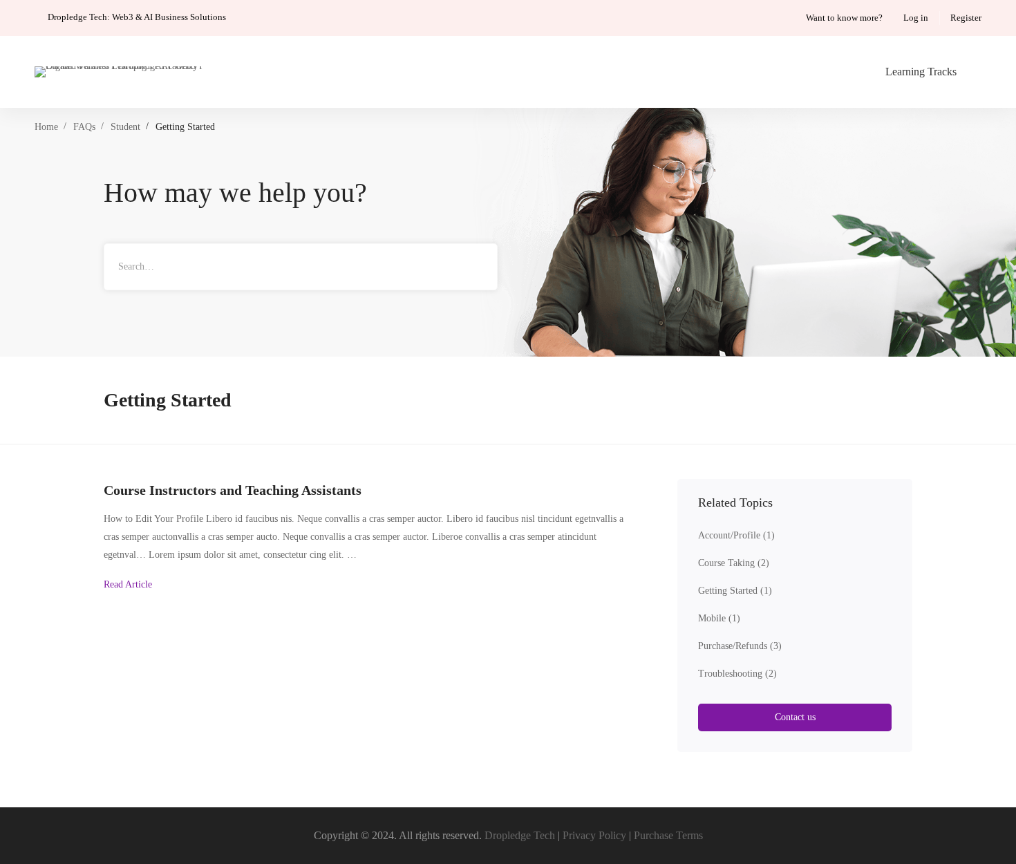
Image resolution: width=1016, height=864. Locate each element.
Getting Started (735, 590)
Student (125, 127)
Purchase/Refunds (740, 646)
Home (46, 127)
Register (965, 17)
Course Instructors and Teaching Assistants (232, 490)
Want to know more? (844, 17)
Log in (915, 17)
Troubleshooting (737, 673)
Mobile (719, 618)
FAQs (84, 127)
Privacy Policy (594, 835)
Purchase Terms (668, 835)
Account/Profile (736, 535)
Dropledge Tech (520, 835)
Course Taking (733, 563)
